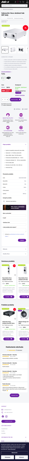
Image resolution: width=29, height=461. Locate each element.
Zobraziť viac (14, 395)
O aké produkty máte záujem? (10, 227)
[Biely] (3, 78)
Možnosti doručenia (20, 95)
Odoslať (22, 240)
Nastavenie (14, 452)
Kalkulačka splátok (8, 90)
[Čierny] (8, 78)
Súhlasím (21, 457)
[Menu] (27, 2)
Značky (3, 431)
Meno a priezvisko (7, 213)
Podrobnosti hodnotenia (18, 18)
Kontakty (3, 433)
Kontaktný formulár (8, 421)
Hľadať (25, 5)
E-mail (4, 217)
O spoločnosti (4, 428)
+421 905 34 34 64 (8, 412)
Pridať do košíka (14, 99)
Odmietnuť (7, 457)
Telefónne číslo (6, 222)
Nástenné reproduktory (11, 201)
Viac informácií (11, 449)
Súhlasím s (14, 235)
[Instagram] (6, 416)
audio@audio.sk (7, 409)
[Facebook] (2, 416)
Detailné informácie (6, 71)
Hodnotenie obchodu (14, 347)
